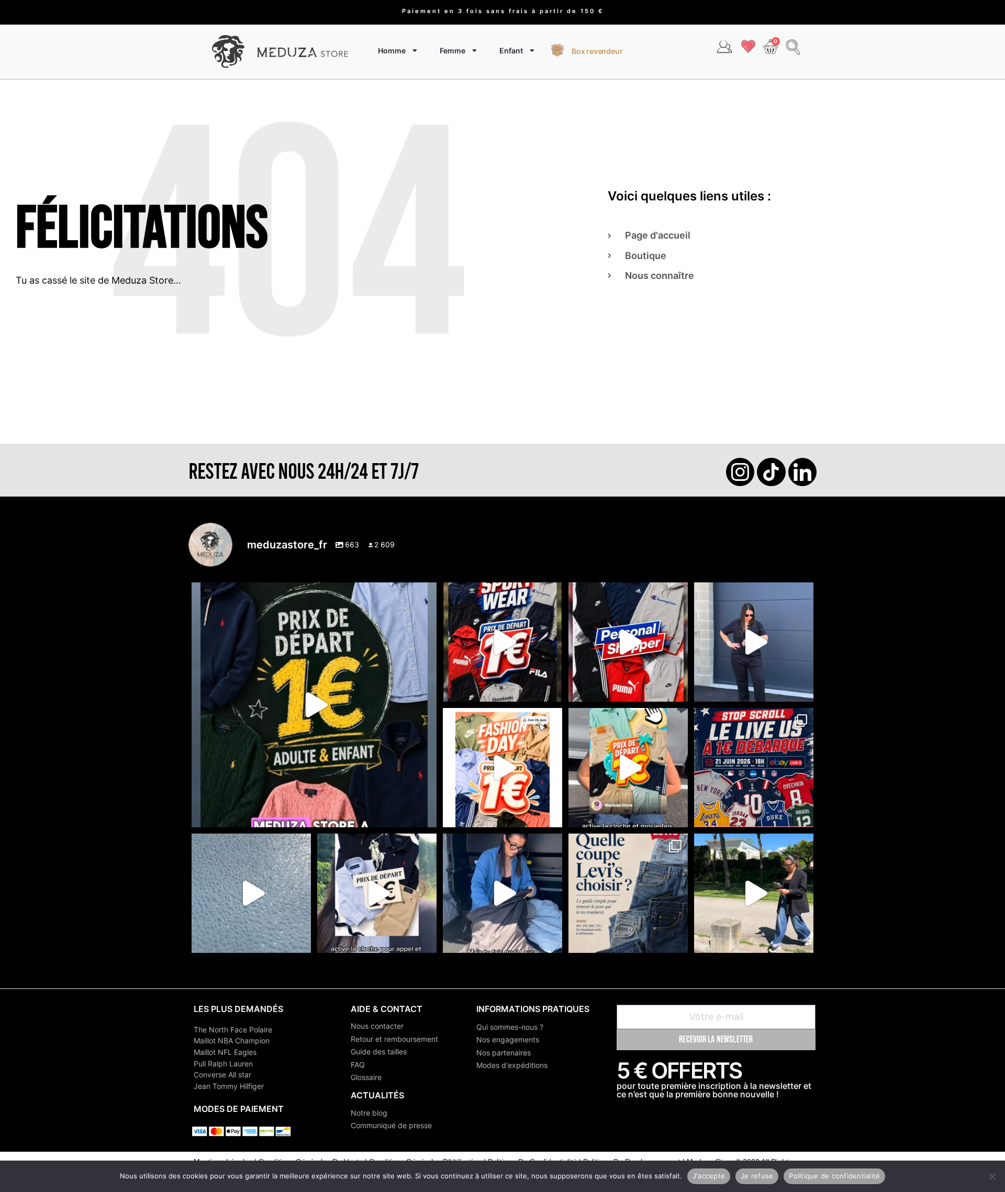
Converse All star (222, 1074)
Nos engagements (507, 1039)
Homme (392, 50)
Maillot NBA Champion (232, 1040)
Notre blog (369, 1112)
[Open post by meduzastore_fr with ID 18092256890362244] (753, 767)
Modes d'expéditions (512, 1065)
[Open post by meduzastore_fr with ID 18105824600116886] (628, 642)
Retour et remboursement (394, 1038)
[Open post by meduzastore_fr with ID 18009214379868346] (628, 767)
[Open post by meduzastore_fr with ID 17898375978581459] (314, 704)
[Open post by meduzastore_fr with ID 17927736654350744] (753, 642)
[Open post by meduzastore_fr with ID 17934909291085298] (502, 767)
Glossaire (366, 1077)
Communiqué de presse (391, 1125)
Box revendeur (597, 51)
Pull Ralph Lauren (223, 1063)
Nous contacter (377, 1025)
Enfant (511, 50)
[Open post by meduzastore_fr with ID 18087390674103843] (251, 893)
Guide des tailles (379, 1051)
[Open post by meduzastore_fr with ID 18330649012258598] (502, 642)
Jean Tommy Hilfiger (229, 1086)
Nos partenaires (503, 1052)
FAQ (358, 1064)
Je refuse (757, 1176)
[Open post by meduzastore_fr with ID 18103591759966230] (502, 893)
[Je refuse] (992, 1176)
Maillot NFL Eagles (225, 1052)
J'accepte (709, 1176)
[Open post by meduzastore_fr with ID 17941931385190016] (753, 893)
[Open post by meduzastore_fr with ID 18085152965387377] (377, 893)
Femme (452, 50)
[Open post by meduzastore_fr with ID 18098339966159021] (628, 893)
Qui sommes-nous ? (509, 1026)
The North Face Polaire (233, 1029)
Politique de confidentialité (834, 1176)
